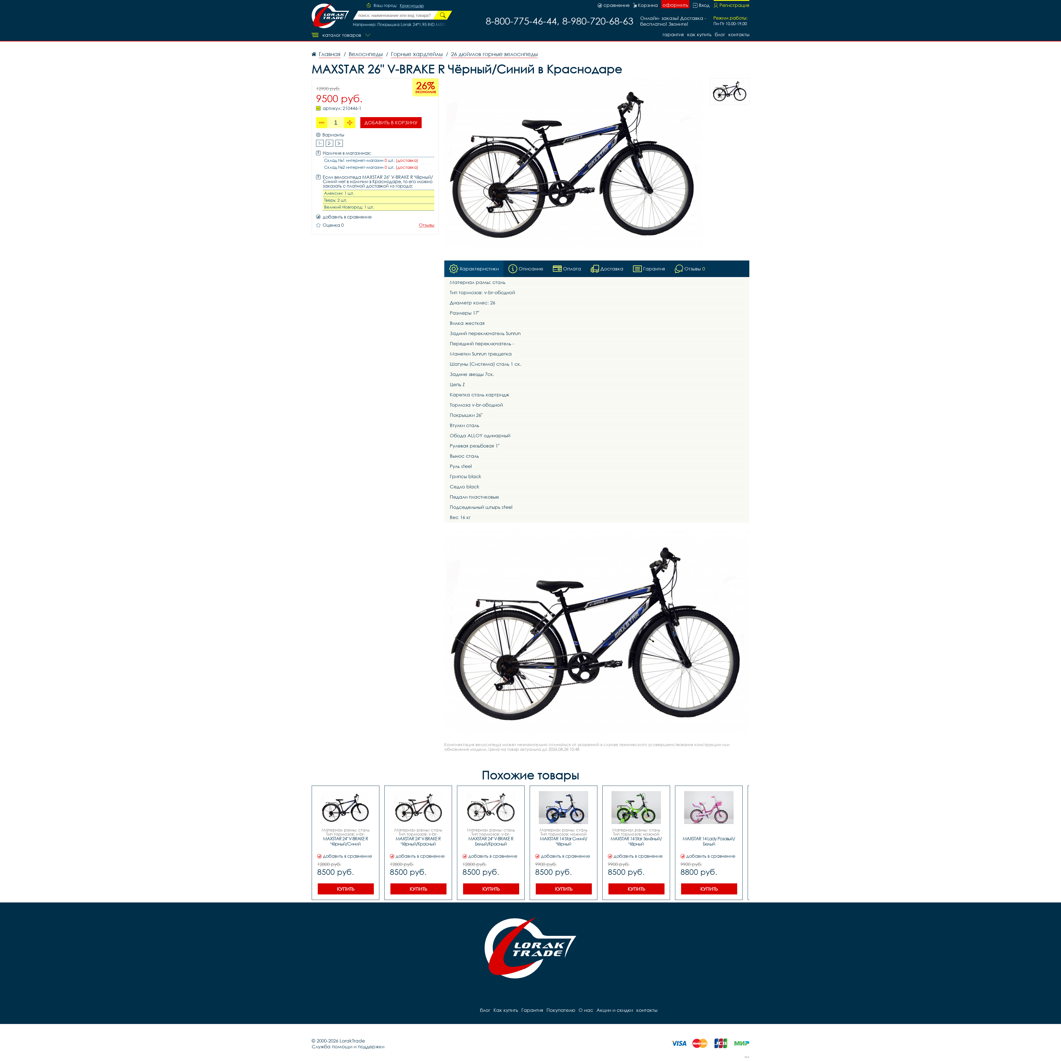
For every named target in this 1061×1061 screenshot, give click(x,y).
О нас (586, 1010)
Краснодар (412, 6)
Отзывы (426, 225)
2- (329, 143)
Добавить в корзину (390, 122)
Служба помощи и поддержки (348, 1046)
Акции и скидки (615, 1010)
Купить (345, 889)
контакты (738, 34)
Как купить (699, 34)
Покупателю (561, 1010)
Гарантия (673, 34)
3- (339, 143)
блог (720, 34)
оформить (675, 5)
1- (320, 143)
